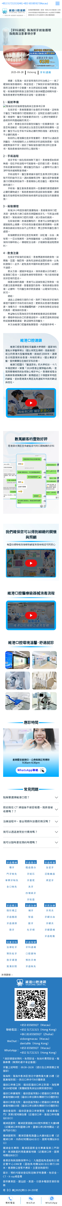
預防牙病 (31, 960)
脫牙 (31, 923)
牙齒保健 (31, 942)
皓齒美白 (31, 867)
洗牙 (31, 887)
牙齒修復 (50, 862)
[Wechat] (30, 1198)
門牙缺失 (12, 874)
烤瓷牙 (50, 880)
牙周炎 (50, 910)
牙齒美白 (31, 862)
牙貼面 (31, 899)
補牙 (31, 910)
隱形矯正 (12, 910)
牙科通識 (45, 72)
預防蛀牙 (12, 953)
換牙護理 (12, 960)
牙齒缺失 (31, 966)
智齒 (31, 917)
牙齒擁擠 (12, 923)
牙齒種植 (12, 862)
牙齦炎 (50, 923)
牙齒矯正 (12, 905)
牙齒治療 (31, 905)
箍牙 (12, 930)
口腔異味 (31, 953)
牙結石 (31, 874)
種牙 (12, 867)
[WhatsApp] (51, 1198)
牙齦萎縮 (50, 930)
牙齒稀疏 (12, 917)
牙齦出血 (50, 917)
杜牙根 (31, 930)
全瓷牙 (50, 867)
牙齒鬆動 (50, 936)
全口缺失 (12, 887)
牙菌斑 (31, 880)
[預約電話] (10, 1198)
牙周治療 (50, 905)
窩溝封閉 (12, 966)
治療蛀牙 (12, 947)
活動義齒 (50, 874)
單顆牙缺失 (12, 880)
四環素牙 (31, 893)
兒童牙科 (12, 942)
